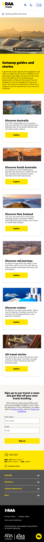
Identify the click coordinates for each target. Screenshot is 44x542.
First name (9, 417)
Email (7, 427)
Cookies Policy (23, 516)
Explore (16, 135)
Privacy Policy (17, 409)
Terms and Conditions (13, 520)
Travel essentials (13, 489)
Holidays (9, 482)
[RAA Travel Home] (3, 14)
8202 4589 (13, 454)
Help (7, 495)
